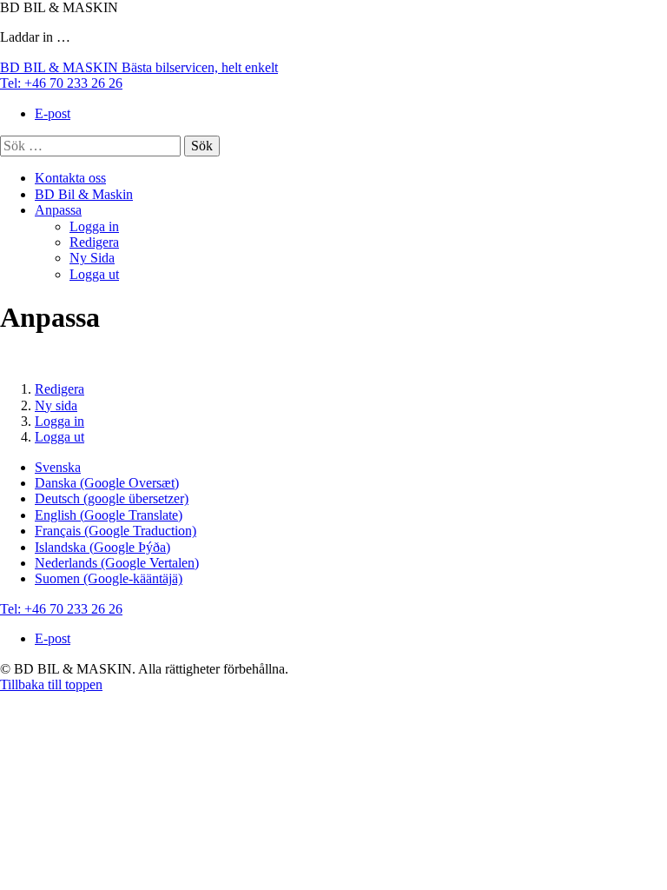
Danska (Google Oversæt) (107, 482)
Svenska (58, 467)
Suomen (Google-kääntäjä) (108, 578)
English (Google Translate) (108, 515)
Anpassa (58, 210)
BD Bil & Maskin (84, 194)
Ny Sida (92, 257)
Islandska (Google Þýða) (102, 547)
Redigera (94, 242)
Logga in (94, 226)
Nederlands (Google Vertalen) (117, 562)
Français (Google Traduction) (115, 530)
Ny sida (56, 405)
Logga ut (94, 274)
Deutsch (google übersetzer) (111, 498)
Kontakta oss (70, 177)
